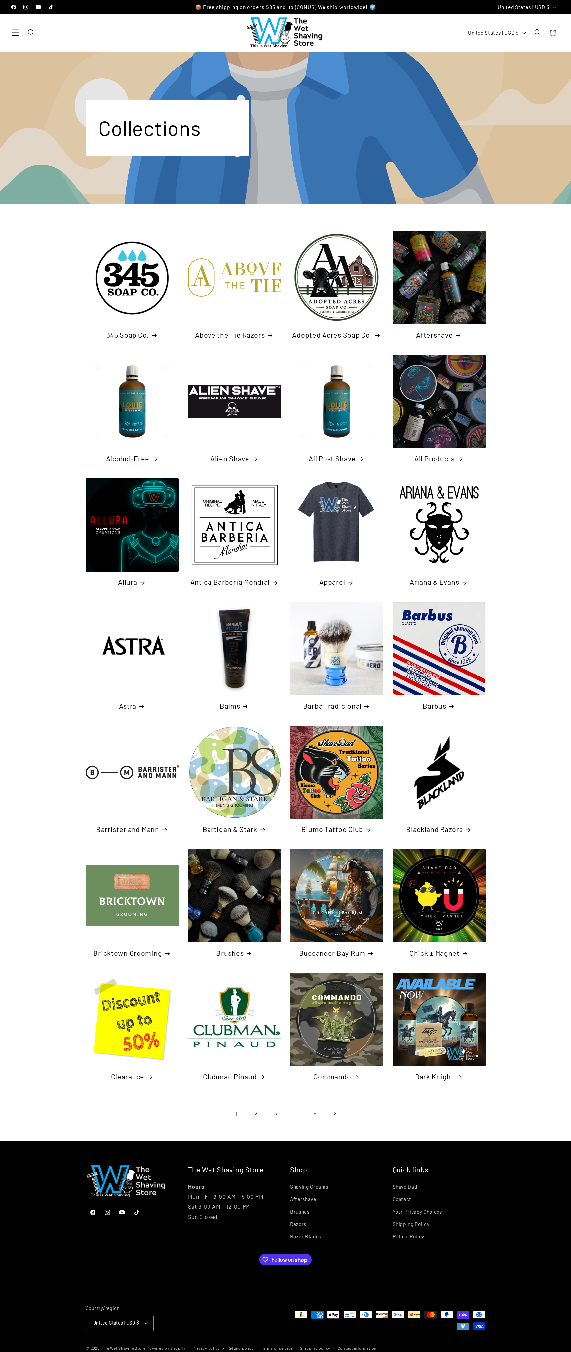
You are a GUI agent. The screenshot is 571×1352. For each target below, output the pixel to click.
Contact (402, 1199)
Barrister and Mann (127, 829)
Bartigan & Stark (230, 829)
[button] (15, 33)
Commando (332, 1076)
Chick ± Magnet (434, 953)
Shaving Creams (309, 1187)
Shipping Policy (411, 1224)
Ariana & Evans (434, 581)
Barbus (434, 705)
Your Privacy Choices (417, 1212)
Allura (127, 581)
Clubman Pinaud (230, 1076)
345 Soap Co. (127, 334)
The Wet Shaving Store (123, 1348)
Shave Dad (405, 1187)
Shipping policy (315, 1348)
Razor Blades (305, 1236)
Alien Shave (229, 458)
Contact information (357, 1348)
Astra (128, 705)
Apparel (332, 581)
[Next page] (334, 1113)
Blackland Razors (434, 829)
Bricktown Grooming (127, 953)
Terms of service (277, 1348)
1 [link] (236, 1113)
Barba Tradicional (332, 705)
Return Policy (409, 1236)
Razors (298, 1224)
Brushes (230, 953)
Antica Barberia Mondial (230, 581)
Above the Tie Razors (230, 334)
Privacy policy (206, 1348)
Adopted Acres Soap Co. (332, 334)
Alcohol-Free (128, 458)
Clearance (127, 1076)
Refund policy (240, 1348)
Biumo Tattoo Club (332, 829)
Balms (230, 705)
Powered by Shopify (166, 1348)
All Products (434, 458)
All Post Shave (332, 458)
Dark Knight (434, 1076)
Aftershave (434, 334)
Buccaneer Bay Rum (332, 953)
